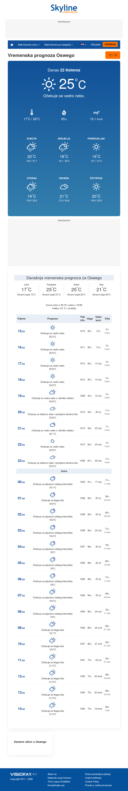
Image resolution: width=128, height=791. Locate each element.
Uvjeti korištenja (93, 777)
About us (52, 774)
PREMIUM (110, 44)
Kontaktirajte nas (56, 785)
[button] (84, 44)
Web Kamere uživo (28, 44)
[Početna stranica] (12, 44)
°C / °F (112, 55)
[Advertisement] (63, 31)
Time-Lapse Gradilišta (59, 781)
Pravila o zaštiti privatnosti (98, 785)
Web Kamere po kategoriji (57, 44)
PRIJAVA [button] (95, 44)
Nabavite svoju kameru (59, 777)
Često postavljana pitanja (98, 774)
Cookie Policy (92, 781)
